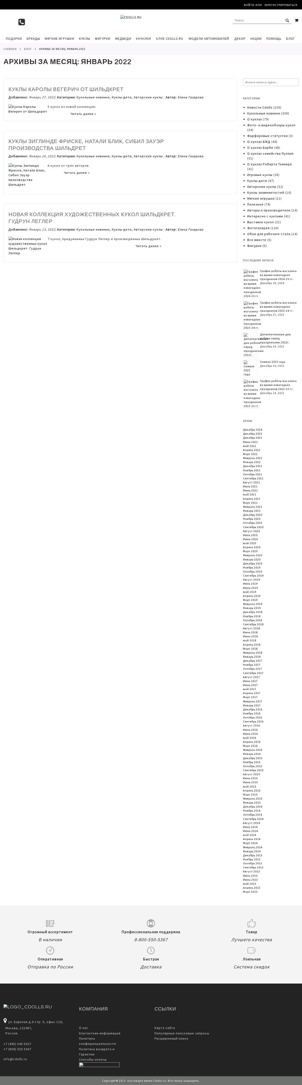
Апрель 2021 (251, 498)
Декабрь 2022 (252, 437)
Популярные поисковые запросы (182, 1033)
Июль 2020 (250, 535)
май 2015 (249, 786)
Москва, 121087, (18, 1028)
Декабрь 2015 (252, 758)
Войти (249, 5)
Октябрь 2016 (252, 717)
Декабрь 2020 (252, 514)
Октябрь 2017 (252, 668)
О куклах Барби (260, 147)
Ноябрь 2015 (251, 762)
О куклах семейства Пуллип (270, 153)
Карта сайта (165, 1028)
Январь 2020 (252, 559)
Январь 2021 (252, 510)
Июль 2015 (250, 778)
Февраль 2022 (252, 458)
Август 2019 (251, 579)
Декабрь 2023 (252, 433)
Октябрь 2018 (252, 620)
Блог (28, 49)
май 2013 (249, 883)
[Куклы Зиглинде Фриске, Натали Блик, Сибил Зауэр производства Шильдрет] (28, 184)
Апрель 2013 (251, 887)
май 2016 (249, 737)
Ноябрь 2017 (251, 664)
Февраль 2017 (252, 701)
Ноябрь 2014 (251, 810)
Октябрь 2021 (252, 474)
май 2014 (249, 835)
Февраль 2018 (252, 652)
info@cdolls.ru (15, 1059)
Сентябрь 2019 (253, 575)
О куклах (254, 119)
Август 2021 (251, 482)
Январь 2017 (252, 705)
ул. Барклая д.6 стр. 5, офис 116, (35, 1022)
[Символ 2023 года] (250, 368)
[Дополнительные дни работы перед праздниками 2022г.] (256, 345)
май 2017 (249, 689)
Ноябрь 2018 (251, 616)
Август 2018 (251, 628)
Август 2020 (251, 531)
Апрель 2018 (251, 644)
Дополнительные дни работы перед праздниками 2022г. (275, 338)
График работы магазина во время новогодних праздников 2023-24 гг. (278, 306)
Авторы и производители (269, 210)
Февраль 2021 (252, 506)
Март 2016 (250, 746)
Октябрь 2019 (252, 571)
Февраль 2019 (252, 604)
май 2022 (249, 446)
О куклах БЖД (259, 142)
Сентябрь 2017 (253, 673)
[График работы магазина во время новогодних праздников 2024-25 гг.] (252, 284)
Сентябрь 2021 (253, 478)
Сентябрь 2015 (253, 770)
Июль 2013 (250, 875)
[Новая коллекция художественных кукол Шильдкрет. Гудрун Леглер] (28, 253)
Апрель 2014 (251, 839)
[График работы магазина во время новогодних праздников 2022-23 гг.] (252, 394)
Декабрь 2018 (252, 612)
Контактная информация (100, 1033)
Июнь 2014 (250, 831)
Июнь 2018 (250, 636)
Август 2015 (251, 774)
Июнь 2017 (250, 685)
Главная (10, 49)
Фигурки (254, 246)
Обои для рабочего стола (268, 234)
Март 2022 (250, 454)
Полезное (255, 204)
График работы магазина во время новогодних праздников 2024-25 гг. (278, 275)
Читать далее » (83, 114)
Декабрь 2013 (252, 855)
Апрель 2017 (251, 693)
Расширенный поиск (172, 1038)
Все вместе (256, 240)
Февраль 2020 (252, 555)
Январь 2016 (252, 754)
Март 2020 (250, 551)
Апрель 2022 (251, 450)
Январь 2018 (252, 656)
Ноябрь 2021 (251, 470)
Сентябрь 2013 (253, 867)
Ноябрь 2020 (251, 519)
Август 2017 (251, 677)
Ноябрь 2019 (251, 567)
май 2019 (249, 592)
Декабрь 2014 (252, 806)
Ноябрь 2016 (251, 713)
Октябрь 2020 (252, 523)
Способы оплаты (93, 1059)
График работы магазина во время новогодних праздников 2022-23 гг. (278, 385)
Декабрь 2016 (252, 709)
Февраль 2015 (252, 798)
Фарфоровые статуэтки (267, 136)
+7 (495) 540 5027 (17, 1044)
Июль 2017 (250, 681)
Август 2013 (251, 871)
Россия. (11, 1033)
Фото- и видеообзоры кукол (271, 125)
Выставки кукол (260, 222)
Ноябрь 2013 (251, 859)
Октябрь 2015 (252, 766)
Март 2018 (250, 648)
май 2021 (249, 494)
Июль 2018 (250, 632)
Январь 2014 (252, 851)
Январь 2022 (252, 462)
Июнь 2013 (250, 879)
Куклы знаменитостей (265, 192)
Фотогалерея (258, 228)
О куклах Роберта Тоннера (269, 164)
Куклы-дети (122, 97)
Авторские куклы (148, 97)
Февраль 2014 (252, 847)
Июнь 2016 (250, 733)
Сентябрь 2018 (253, 624)
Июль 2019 (250, 583)
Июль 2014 (250, 827)
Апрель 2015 (251, 790)
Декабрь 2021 (252, 466)
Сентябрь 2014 (253, 819)
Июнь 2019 (250, 588)
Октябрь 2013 (252, 863)
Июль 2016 (250, 729)
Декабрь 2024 (252, 429)
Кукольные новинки (93, 97)
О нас (83, 1028)
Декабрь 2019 (252, 563)
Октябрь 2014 (252, 814)
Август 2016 (251, 725)
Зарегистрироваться (280, 5)
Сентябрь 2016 (253, 721)
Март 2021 (250, 502)
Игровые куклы (260, 175)
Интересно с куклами (265, 216)
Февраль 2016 (252, 750)
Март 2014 (250, 843)
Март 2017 (250, 697)
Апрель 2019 (251, 596)
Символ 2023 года (272, 361)
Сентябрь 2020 (253, 527)
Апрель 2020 (251, 547)
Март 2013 (250, 891)
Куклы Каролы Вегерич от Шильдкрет (65, 89)
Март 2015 (250, 794)
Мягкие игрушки (261, 198)
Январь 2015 (252, 802)
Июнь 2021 (250, 490)
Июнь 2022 (250, 442)
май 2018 (249, 640)
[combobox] (262, 20)
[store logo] (151, 21)
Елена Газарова (190, 97)
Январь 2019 (252, 608)
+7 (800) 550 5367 (17, 1049)
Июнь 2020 (250, 539)
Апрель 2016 (251, 742)
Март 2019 (250, 600)
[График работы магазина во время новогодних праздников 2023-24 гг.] (252, 315)
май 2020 (249, 543)
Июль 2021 (250, 486)
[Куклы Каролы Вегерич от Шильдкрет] (28, 111)
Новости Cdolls (260, 107)
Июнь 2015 (250, 782)
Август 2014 (251, 823)
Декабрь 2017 (252, 660)
